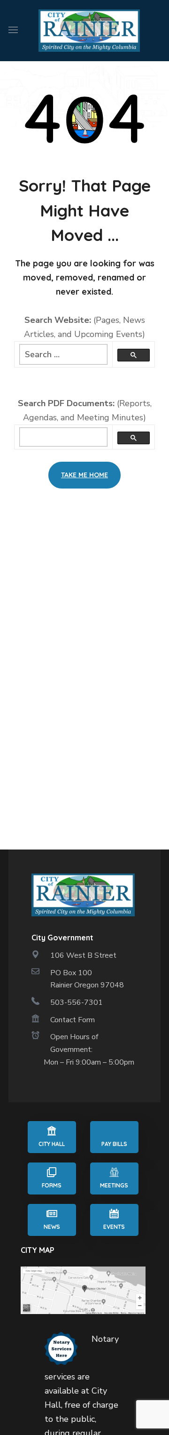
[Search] (133, 355)
